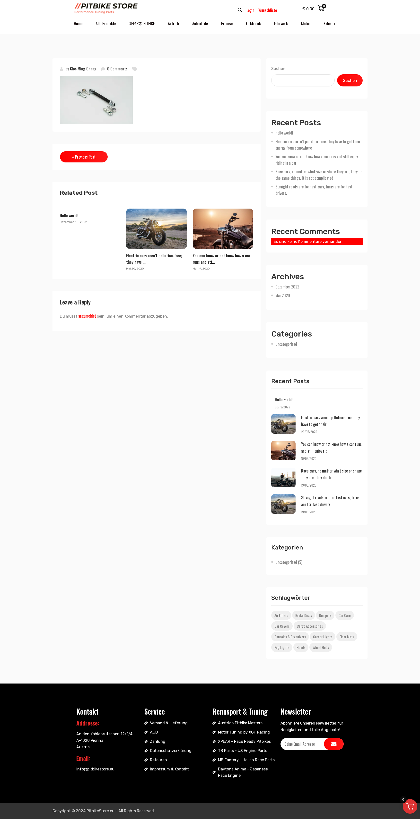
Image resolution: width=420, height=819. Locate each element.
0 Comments (117, 69)
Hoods (301, 647)
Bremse (227, 23)
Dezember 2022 (287, 287)
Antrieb (173, 23)
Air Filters (281, 615)
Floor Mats (347, 636)
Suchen (278, 68)
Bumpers (325, 615)
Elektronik (253, 23)
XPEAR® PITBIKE (142, 23)
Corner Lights (322, 636)
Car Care (345, 615)
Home (78, 23)
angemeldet (87, 316)
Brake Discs (303, 615)
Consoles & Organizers (290, 636)
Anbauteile (200, 23)
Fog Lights (281, 647)
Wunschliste (267, 10)
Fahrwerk (281, 23)
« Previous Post (84, 157)
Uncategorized (286, 344)
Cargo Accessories (310, 626)
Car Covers (281, 626)
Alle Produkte (106, 23)
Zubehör (330, 23)
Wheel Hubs (321, 647)
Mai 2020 (282, 295)
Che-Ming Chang (83, 69)
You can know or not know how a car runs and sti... (221, 259)
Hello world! (69, 215)
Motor (305, 23)
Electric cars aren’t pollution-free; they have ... (154, 259)
